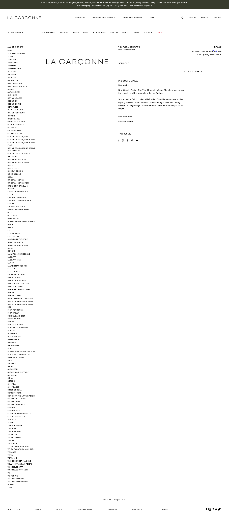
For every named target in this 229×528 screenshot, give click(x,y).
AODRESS (12, 71)
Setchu (11, 381)
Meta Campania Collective (21, 298)
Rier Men (12, 363)
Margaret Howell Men (19, 290)
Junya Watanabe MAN (18, 245)
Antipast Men (14, 69)
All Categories (15, 32)
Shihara (12, 384)
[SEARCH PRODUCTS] (183, 18)
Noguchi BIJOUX (15, 325)
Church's (12, 128)
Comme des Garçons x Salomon (19, 155)
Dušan (11, 189)
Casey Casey (14, 119)
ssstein (11, 408)
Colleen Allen (15, 134)
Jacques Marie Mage (18, 239)
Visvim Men (13, 458)
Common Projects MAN (19, 162)
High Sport (13, 218)
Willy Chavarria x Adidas (20, 464)
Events (164, 509)
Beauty (125, 32)
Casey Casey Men (16, 122)
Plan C (11, 348)
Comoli (11, 165)
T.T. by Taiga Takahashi (19, 446)
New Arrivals (47, 32)
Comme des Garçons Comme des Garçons (22, 149)
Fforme (11, 204)
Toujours (12, 443)
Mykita (11, 322)
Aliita (10, 57)
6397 (10, 51)
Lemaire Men (14, 272)
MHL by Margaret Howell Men (20, 306)
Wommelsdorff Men (18, 470)
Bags (85, 32)
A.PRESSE (12, 74)
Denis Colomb (14, 174)
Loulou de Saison (16, 275)
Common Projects (17, 159)
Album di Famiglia (16, 54)
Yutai (10, 487)
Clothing (63, 32)
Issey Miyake (14, 236)
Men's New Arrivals (132, 18)
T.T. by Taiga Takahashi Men (21, 449)
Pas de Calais (14, 337)
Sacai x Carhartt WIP (18, 372)
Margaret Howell (17, 287)
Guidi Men (12, 216)
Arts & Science (15, 83)
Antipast (12, 66)
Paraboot (12, 334)
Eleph (11, 195)
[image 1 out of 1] (77, 62)
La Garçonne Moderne (19, 254)
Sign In (192, 18)
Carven (11, 116)
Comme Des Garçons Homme (22, 140)
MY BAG (217, 18)
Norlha (11, 331)
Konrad (11, 251)
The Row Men (14, 431)
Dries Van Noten (16, 180)
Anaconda (13, 63)
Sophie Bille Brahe (17, 399)
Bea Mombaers (15, 98)
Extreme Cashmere (17, 198)
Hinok (10, 225)
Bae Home (12, 95)
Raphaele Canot (16, 358)
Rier (10, 360)
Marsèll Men (14, 296)
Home (136, 32)
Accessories (99, 32)
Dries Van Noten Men (18, 183)
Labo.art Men (14, 260)
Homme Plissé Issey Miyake (21, 222)
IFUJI (10, 230)
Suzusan (12, 420)
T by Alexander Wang (129, 47)
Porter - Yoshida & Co (19, 355)
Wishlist (205, 18)
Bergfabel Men (15, 110)
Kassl (10, 248)
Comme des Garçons (18, 137)
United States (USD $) (113, 500)
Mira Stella (13, 313)
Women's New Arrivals (104, 18)
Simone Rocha (15, 390)
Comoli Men (13, 168)
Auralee (12, 89)
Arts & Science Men (17, 86)
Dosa (10, 177)
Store (59, 509)
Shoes (76, 32)
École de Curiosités (18, 192)
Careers (112, 509)
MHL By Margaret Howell (20, 301)
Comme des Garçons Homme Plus (22, 144)
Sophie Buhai (14, 402)
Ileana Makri (14, 233)
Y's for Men (13, 476)
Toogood (12, 434)
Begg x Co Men (15, 104)
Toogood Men (14, 437)
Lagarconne (24, 17)
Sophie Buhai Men (16, 405)
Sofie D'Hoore (15, 393)
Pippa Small (13, 346)
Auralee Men (14, 92)
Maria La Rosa (15, 278)
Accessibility (139, 509)
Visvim (10, 455)
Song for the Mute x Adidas (22, 396)
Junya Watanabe (15, 242)
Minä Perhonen (15, 310)
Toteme (11, 440)
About (38, 509)
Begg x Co (13, 101)
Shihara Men (14, 387)
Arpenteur (13, 80)
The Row (12, 428)
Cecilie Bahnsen (16, 125)
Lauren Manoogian (17, 266)
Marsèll (12, 293)
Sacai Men (13, 369)
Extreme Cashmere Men (20, 201)
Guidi (10, 213)
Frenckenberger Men (19, 210)
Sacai (10, 366)
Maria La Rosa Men (17, 281)
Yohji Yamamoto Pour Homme (18, 483)
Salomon (12, 375)
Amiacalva (13, 60)
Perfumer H (13, 340)
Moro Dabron (14, 319)
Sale (159, 32)
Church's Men (14, 131)
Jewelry (114, 32)
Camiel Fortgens (16, 113)
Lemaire (11, 269)
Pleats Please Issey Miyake (21, 352)
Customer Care (85, 509)
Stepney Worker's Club (19, 414)
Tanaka (11, 423)
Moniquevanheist (16, 316)
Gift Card (148, 32)
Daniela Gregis (15, 171)
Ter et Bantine (15, 426)
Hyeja (10, 228)
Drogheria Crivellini (18, 186)
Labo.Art (12, 257)
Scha (10, 378)
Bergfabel (13, 107)
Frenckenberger (16, 207)
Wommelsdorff (15, 467)
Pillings (12, 343)
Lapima (11, 263)
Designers (80, 18)
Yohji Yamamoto (16, 479)
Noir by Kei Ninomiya (18, 328)
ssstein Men (14, 411)
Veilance (12, 452)
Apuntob (12, 77)
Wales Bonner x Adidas (19, 461)
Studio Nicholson (16, 417)
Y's (9, 473)
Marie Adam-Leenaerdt (19, 284)
